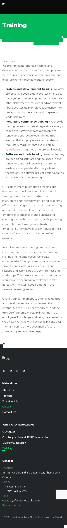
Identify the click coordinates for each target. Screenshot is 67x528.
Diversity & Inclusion (14, 442)
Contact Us (9, 412)
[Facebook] (4, 371)
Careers (7, 406)
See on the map (12, 505)
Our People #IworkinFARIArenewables (25, 437)
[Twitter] (24, 371)
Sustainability (10, 401)
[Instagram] (17, 371)
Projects (7, 395)
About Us (8, 390)
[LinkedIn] (11, 371)
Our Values (8, 431)
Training (7, 448)
